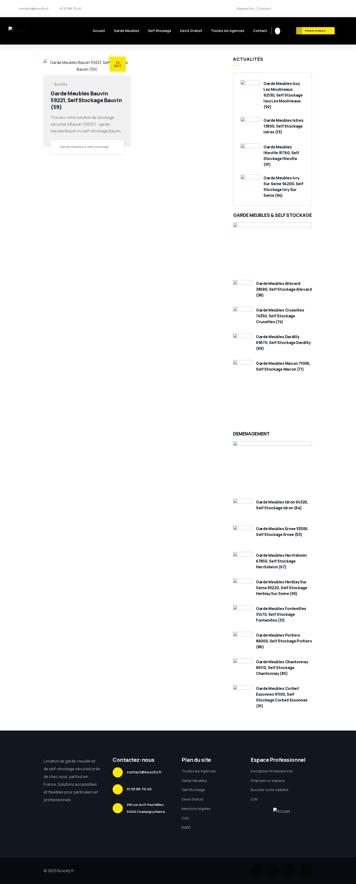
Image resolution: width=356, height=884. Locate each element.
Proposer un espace (315, 30)
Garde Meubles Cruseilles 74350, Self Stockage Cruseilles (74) (280, 315)
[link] (117, 147)
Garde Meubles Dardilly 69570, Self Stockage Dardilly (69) (283, 342)
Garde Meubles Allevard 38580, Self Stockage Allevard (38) (284, 289)
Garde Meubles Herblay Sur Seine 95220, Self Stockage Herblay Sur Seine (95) (281, 587)
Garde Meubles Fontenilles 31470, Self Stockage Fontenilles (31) (281, 614)
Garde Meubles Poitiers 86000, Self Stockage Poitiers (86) (284, 641)
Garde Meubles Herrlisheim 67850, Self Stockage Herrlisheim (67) (281, 561)
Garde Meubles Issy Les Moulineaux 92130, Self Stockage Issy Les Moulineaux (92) (283, 95)
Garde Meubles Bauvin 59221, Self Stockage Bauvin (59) (86, 100)
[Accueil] (16, 30)
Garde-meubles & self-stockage (84, 147)
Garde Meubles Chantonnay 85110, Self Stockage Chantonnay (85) (282, 667)
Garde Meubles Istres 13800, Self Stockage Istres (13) (283, 126)
